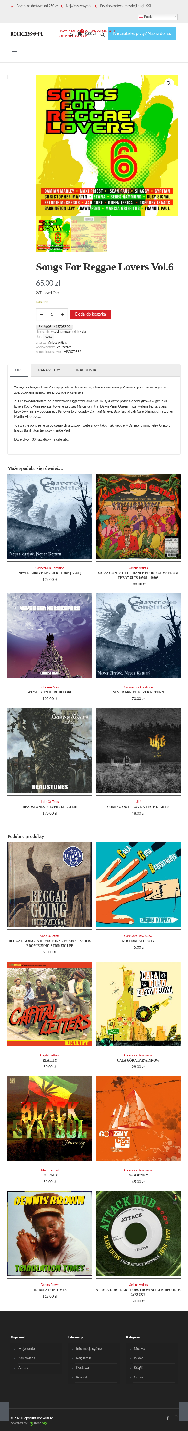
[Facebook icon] (167, 1418)
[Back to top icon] (176, 1416)
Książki (138, 1368)
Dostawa (82, 1368)
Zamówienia (26, 1358)
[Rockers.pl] (27, 34)
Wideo (138, 1358)
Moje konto (26, 1349)
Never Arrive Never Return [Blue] (49, 573)
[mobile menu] (14, 51)
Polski (147, 17)
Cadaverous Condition (49, 568)
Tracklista (85, 370)
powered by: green (29, 1423)
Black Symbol (49, 1170)
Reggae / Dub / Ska (74, 331)
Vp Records (64, 347)
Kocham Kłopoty (138, 941)
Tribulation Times (50, 1290)
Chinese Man (50, 687)
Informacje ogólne (89, 1349)
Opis (19, 370)
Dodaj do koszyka (90, 314)
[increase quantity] (62, 315)
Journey (50, 1175)
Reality (50, 1060)
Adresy (23, 1368)
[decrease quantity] (41, 315)
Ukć (138, 801)
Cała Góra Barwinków (138, 936)
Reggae (48, 336)
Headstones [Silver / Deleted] (50, 807)
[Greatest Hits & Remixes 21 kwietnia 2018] (4, 1411)
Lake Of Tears (50, 801)
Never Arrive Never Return (138, 692)
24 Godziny (138, 1175)
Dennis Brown (50, 1284)
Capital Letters (49, 1055)
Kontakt (81, 1377)
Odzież (138, 1377)
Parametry (49, 370)
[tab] (19, 370)
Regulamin (83, 1358)
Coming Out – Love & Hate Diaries (138, 807)
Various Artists (57, 342)
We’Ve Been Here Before (49, 692)
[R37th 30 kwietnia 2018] (183, 1411)
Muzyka (56, 331)
